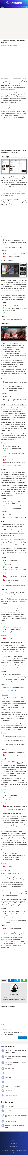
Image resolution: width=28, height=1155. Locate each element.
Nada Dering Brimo (9, 1106)
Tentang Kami (14, 1143)
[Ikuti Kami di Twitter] (25, 1135)
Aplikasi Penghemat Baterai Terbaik (16, 809)
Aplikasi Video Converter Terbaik (15, 585)
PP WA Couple (8, 1077)
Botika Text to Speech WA (11, 1095)
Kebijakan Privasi (14, 1146)
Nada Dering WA (8, 1073)
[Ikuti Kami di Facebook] (19, 1135)
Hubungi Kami (14, 1140)
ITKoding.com (17, 1150)
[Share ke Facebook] (11, 980)
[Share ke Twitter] (17, 980)
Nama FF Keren (8, 1090)
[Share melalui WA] (24, 980)
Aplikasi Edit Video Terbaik (14, 465)
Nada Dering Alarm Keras (10, 1121)
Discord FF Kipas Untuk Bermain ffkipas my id (15, 1110)
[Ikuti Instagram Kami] (22, 1135)
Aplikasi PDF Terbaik (12, 691)
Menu (2, 7)
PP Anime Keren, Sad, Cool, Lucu (12, 1086)
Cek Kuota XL (8, 1081)
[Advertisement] (14, 24)
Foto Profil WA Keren (9, 1068)
